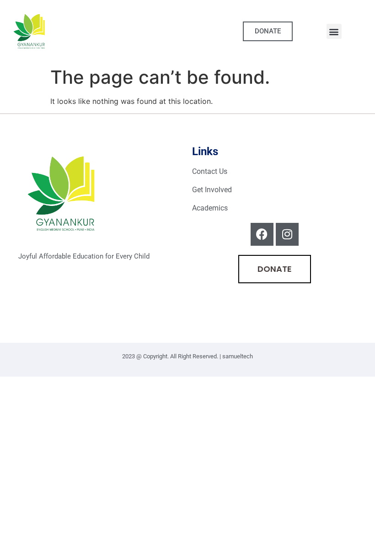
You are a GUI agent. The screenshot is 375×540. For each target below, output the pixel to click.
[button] (334, 31)
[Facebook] (262, 234)
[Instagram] (287, 234)
